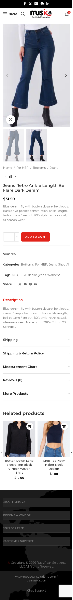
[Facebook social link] (24, 4)
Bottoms (39, 168)
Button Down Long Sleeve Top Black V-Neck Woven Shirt (19, 466)
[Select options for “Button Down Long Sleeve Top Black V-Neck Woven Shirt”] (29, 426)
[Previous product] (5, 176)
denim (32, 275)
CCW (23, 275)
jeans (42, 275)
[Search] (23, 14)
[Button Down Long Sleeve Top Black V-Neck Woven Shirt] (19, 439)
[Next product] (15, 176)
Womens (53, 275)
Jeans (54, 168)
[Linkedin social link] (47, 4)
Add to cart (35, 236)
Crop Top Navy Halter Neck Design (54, 464)
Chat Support (36, 590)
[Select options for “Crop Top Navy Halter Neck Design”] (64, 426)
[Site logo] (41, 13)
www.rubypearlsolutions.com (35, 576)
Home (7, 168)
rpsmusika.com (36, 580)
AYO (15, 275)
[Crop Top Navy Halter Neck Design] (54, 439)
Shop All (64, 264)
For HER (22, 168)
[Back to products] (10, 176)
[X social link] (30, 4)
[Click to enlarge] (10, 119)
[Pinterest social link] (42, 4)
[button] (7, 75)
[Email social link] (36, 4)
